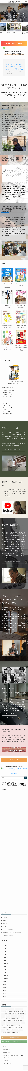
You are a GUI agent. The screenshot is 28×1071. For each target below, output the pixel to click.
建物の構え (9, 1022)
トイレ (4, 1011)
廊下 (3, 1022)
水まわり (4, 1027)
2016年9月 (5, 984)
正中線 (18, 1025)
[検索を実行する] (25, 777)
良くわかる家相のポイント (9, 929)
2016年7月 (5, 987)
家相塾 (4, 920)
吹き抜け (21, 1016)
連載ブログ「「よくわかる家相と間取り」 (12, 932)
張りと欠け (16, 1022)
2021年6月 (5, 954)
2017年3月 (5, 969)
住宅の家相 (5, 1060)
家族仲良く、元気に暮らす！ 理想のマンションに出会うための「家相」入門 (14, 67)
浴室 (15, 1027)
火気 (3, 1029)
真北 (12, 1029)
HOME (4, 1046)
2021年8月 (5, 948)
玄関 (8, 1029)
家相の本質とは (6, 1049)
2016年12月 (5, 975)
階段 (13, 1032)
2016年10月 (5, 981)
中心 (17, 1013)
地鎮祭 (13, 1018)
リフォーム (4, 1013)
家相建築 (16, 1020)
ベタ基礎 (16, 1011)
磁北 (17, 1029)
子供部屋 (4, 1020)
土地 (3, 1018)
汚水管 (10, 1027)
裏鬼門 (4, 1032)
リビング (22, 1011)
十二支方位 (14, 1016)
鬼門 (18, 1032)
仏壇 (8, 1016)
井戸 (3, 1016)
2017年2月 (5, 972)
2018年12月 (5, 963)
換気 (3, 1025)
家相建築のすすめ (7, 1052)
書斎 (12, 1025)
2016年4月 (5, 993)
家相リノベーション (7, 1063)
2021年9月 (5, 945)
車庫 (8, 1032)
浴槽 (20, 1027)
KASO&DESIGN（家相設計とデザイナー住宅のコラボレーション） (14, 1056)
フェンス (9, 1011)
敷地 (8, 1025)
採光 (22, 1022)
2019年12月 (5, 957)
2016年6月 (5, 990)
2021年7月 (5, 951)
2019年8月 (5, 960)
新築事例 (5, 923)
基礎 (18, 1018)
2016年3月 (5, 996)
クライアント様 (19, 1009)
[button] (26, 1)
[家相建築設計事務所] (14, 1)
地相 (8, 1018)
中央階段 (11, 1013)
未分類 (4, 926)
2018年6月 (5, 966)
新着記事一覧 (14, 759)
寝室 (21, 1020)
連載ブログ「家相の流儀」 (9, 935)
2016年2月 (5, 999)
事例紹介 (5, 917)
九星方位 (22, 1013)
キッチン (11, 1009)
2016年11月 (5, 978)
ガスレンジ (4, 1009)
